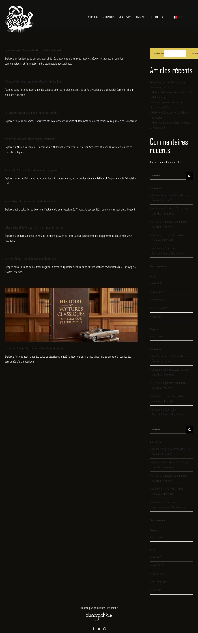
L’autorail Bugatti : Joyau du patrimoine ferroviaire (30, 258)
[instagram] (104, 628)
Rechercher (159, 53)
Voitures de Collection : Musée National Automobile (30, 138)
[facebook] (93, 628)
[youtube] (99, 628)
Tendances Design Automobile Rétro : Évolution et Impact (33, 50)
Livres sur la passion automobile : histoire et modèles (31, 112)
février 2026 (158, 300)
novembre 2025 (160, 308)
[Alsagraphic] (99, 612)
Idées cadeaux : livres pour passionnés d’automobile (30, 201)
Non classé (157, 336)
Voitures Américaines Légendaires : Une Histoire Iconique (33, 81)
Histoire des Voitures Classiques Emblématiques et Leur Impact (36, 348)
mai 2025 (156, 316)
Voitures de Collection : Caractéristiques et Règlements (32, 170)
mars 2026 (157, 291)
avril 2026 (157, 283)
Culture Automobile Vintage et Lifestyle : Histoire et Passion (34, 227)
